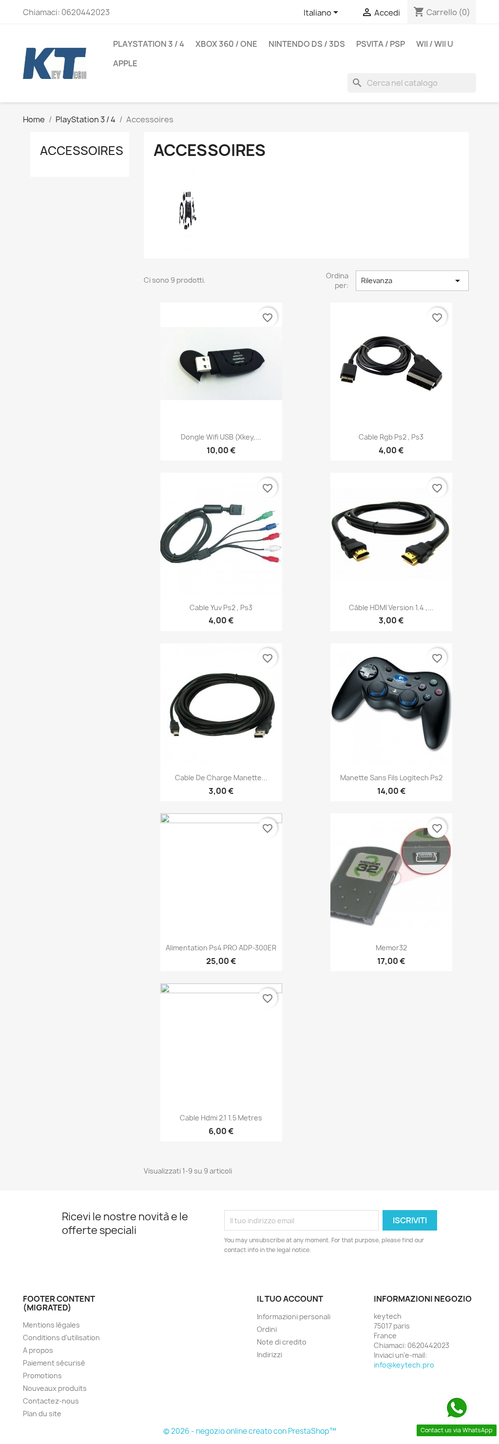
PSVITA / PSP (380, 44)
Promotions (42, 1375)
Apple (125, 63)
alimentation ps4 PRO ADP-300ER (221, 947)
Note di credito (282, 1342)
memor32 (391, 947)
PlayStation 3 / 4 (148, 44)
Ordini (267, 1329)
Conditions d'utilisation (61, 1337)
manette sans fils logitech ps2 (391, 777)
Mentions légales (51, 1324)
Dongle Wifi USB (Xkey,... (221, 437)
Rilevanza (412, 281)
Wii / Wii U (434, 44)
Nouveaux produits (55, 1388)
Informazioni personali (293, 1316)
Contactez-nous (51, 1400)
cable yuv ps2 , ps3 (221, 607)
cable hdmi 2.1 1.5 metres (221, 1117)
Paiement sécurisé (54, 1362)
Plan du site (42, 1413)
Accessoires (81, 150)
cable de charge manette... (221, 777)
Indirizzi (269, 1354)
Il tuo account (290, 1298)
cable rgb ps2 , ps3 (391, 437)
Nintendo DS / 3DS (307, 44)
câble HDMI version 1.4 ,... (391, 607)
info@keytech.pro (404, 1364)
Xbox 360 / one (226, 44)
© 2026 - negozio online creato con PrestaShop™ (249, 1431)
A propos (38, 1350)
